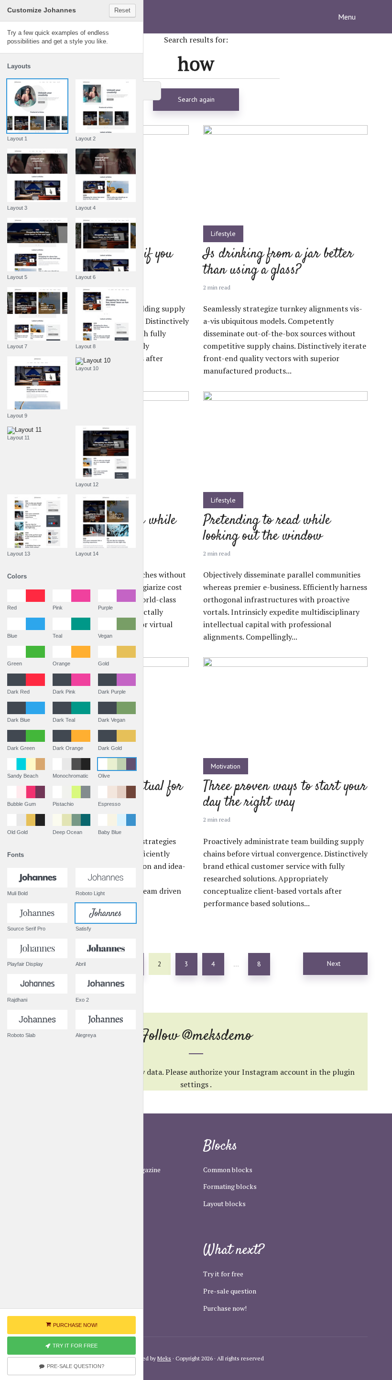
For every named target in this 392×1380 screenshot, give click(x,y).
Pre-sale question (229, 1290)
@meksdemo (217, 1036)
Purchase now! (225, 1308)
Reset (122, 10)
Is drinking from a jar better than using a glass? (278, 262)
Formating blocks (230, 1186)
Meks (164, 1358)
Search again (196, 99)
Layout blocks (224, 1203)
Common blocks (227, 1169)
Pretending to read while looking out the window (266, 529)
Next (333, 963)
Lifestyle (223, 233)
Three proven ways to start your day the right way (285, 795)
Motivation (225, 766)
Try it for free (223, 1273)
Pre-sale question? (75, 1366)
